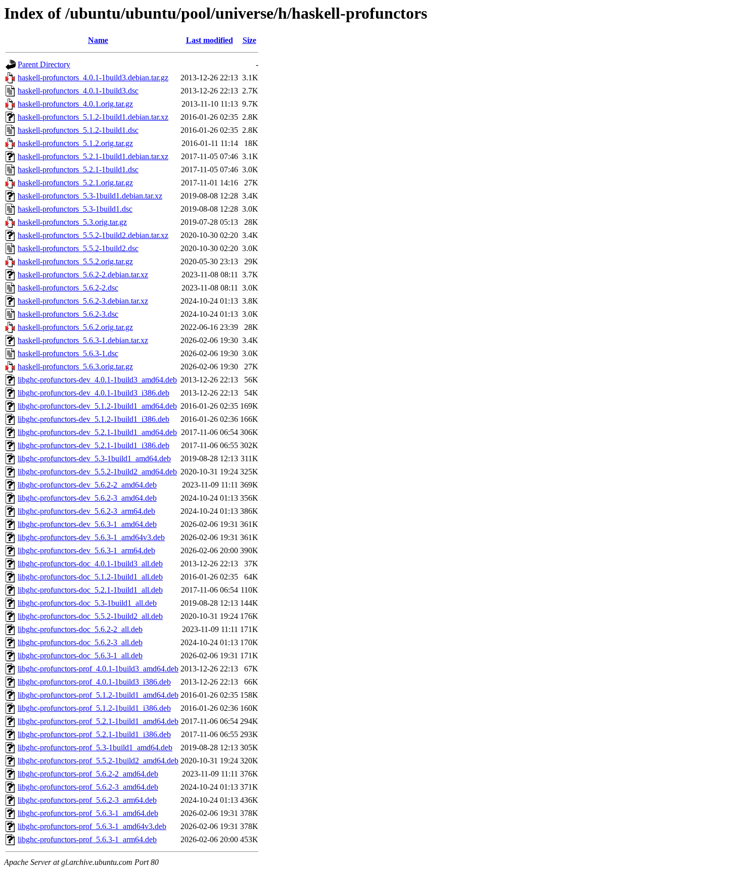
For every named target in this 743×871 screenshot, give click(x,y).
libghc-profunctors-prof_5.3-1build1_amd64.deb (95, 747)
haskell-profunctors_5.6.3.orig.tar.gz (75, 366)
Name (98, 40)
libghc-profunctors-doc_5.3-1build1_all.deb (87, 603)
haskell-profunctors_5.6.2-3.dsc (68, 314)
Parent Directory (44, 64)
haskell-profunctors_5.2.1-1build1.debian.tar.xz (93, 156)
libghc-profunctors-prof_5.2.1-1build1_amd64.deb (98, 721)
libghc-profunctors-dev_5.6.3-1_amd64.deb (87, 524)
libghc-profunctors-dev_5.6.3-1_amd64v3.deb (91, 537)
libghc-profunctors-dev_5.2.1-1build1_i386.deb (93, 445)
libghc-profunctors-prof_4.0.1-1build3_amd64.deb (98, 668)
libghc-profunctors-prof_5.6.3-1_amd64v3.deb (92, 826)
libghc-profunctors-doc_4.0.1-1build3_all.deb (90, 563)
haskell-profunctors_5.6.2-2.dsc (68, 287)
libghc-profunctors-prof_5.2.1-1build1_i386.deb (94, 734)
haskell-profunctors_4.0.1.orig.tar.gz (75, 104)
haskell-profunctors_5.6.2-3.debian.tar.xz (83, 301)
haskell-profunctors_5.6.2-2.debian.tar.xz (83, 274)
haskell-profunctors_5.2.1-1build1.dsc (78, 169)
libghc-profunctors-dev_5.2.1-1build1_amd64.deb (97, 432)
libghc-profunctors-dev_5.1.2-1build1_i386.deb (93, 419)
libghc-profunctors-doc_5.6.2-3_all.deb (80, 642)
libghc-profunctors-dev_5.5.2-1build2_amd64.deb (97, 471)
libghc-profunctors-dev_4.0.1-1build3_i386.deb (93, 393)
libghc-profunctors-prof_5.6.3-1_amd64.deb (88, 813)
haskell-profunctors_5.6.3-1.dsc (68, 353)
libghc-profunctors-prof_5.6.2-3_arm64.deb (87, 800)
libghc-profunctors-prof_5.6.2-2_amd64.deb (88, 773)
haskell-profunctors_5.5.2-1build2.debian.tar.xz (93, 235)
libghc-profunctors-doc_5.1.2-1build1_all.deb (90, 576)
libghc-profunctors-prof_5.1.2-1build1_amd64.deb (98, 695)
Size (249, 40)
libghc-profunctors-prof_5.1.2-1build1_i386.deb (94, 708)
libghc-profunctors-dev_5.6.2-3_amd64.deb (87, 498)
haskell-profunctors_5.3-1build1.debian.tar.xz (90, 195)
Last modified (209, 40)
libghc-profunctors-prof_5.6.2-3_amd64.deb (88, 787)
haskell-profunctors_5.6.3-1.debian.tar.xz (83, 340)
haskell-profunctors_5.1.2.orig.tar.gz (75, 143)
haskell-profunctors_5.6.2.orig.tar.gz (75, 327)
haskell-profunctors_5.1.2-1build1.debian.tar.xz (93, 117)
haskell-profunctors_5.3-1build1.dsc (75, 209)
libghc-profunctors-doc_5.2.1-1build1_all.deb (90, 590)
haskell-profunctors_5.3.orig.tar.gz (72, 222)
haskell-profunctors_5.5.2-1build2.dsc (78, 248)
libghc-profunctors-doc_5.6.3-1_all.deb (80, 655)
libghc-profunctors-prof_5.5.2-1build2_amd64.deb (98, 760)
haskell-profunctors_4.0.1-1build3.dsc (78, 90)
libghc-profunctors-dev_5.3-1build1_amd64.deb (94, 458)
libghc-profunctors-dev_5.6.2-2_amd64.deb (87, 484)
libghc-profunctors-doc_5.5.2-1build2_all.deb (90, 616)
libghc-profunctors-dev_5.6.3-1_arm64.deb (86, 550)
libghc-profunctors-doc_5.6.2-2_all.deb (80, 629)
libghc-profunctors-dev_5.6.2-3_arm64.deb (86, 511)
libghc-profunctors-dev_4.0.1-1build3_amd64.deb (97, 379)
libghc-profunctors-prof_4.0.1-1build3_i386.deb (94, 682)
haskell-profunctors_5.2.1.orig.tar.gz (75, 182)
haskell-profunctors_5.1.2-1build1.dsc (78, 130)
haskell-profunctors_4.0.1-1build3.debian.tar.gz (93, 77)
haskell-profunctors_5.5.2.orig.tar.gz (75, 261)
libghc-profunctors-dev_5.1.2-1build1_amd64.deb (97, 406)
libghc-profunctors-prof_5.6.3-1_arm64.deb (87, 839)
